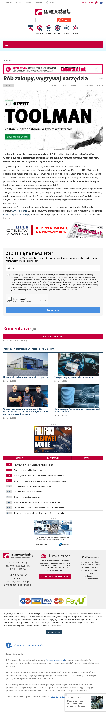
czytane (87, 458)
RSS (91, 573)
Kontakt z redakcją (91, 568)
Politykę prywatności (55, 660)
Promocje (9, 86)
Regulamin (91, 576)
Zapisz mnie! (53, 310)
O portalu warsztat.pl (91, 562)
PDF (101, 78)
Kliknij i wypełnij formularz (55, 576)
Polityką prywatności (60, 696)
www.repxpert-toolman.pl (16, 214)
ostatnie (19, 458)
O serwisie (8, 3)
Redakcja (19, 3)
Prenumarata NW (91, 579)
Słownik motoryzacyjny (92, 570)
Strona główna (8, 60)
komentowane (53, 458)
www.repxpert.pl (19, 210)
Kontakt (39, 3)
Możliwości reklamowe (91, 565)
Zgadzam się (55, 632)
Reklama (29, 3)
